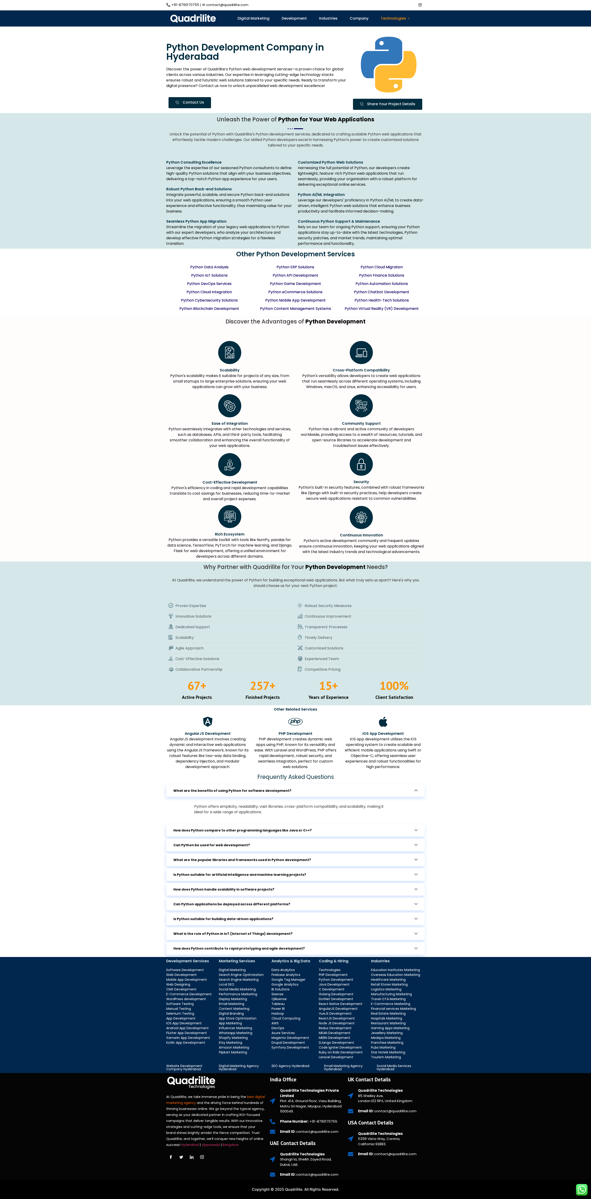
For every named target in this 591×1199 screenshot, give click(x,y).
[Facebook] (389, 4)
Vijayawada (211, 1144)
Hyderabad (190, 1144)
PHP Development (295, 733)
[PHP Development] (295, 721)
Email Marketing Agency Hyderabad (343, 1067)
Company (359, 18)
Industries (328, 18)
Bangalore (231, 1144)
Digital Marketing (253, 18)
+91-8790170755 (185, 4)
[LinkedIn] (409, 4)
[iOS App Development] (383, 721)
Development (294, 18)
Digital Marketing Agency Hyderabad (239, 1067)
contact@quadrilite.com (227, 4)
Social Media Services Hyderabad (394, 1067)
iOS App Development (383, 733)
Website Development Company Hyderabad (184, 1067)
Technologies (393, 18)
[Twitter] (399, 4)
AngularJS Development (208, 733)
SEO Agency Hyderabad (290, 1066)
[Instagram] (420, 4)
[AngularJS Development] (208, 721)
